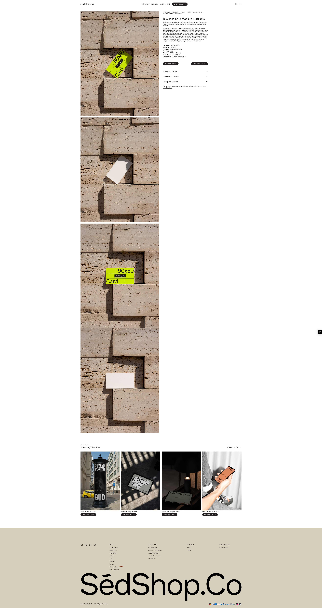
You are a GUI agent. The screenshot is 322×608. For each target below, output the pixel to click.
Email (188, 547)
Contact (112, 561)
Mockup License (153, 553)
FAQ (168, 4)
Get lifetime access (199, 63)
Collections (154, 4)
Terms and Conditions (155, 550)
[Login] (240, 4)
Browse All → (234, 447)
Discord (189, 550)
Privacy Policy (152, 547)
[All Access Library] (236, 4)
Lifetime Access (179, 4)
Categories (113, 553)
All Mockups (145, 4)
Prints (189, 12)
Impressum (151, 558)
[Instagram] (81, 545)
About (112, 564)
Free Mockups (114, 569)
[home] (87, 4)
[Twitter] (86, 545)
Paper (183, 12)
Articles (162, 4)
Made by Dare (223, 547)
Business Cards (197, 12)
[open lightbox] (119, 63)
